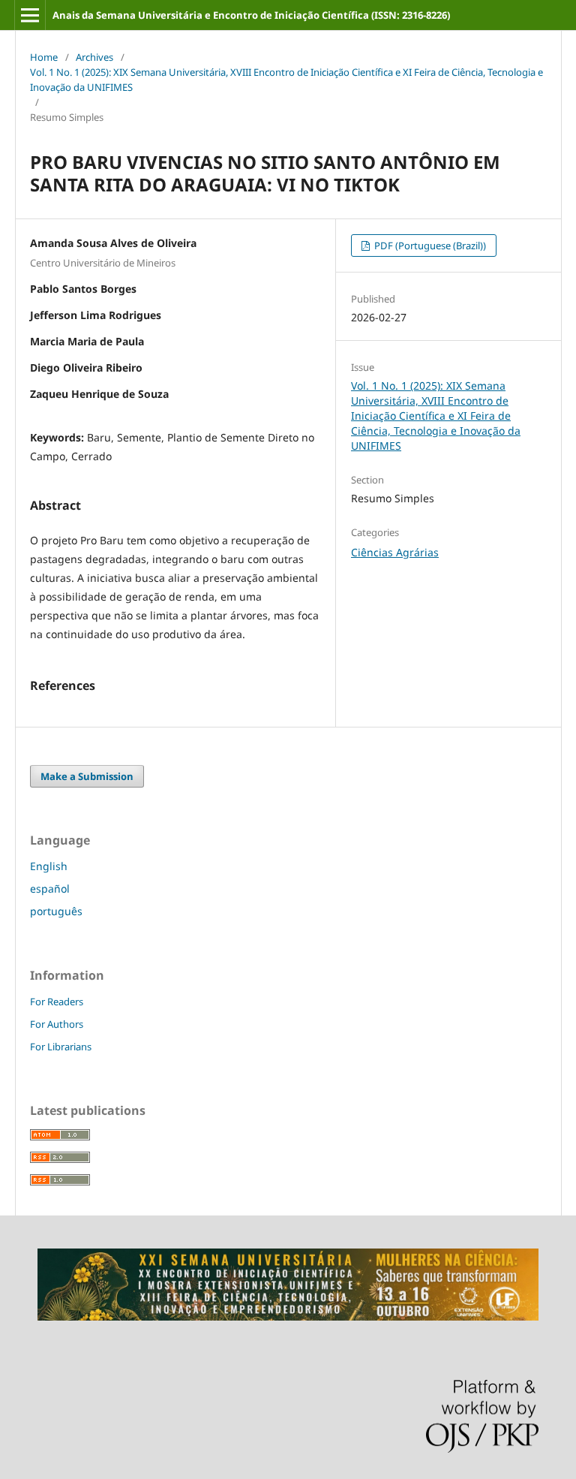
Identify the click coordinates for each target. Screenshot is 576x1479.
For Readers (56, 1001)
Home (44, 57)
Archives (94, 57)
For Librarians (61, 1046)
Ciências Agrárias (395, 552)
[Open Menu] (30, 15)
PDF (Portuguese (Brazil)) (429, 245)
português (56, 911)
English (49, 866)
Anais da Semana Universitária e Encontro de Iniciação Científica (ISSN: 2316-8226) (251, 15)
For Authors (56, 1024)
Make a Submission (87, 776)
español (50, 888)
